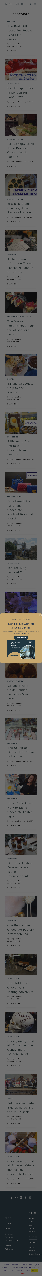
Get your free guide (21, 637)
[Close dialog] (40, 615)
